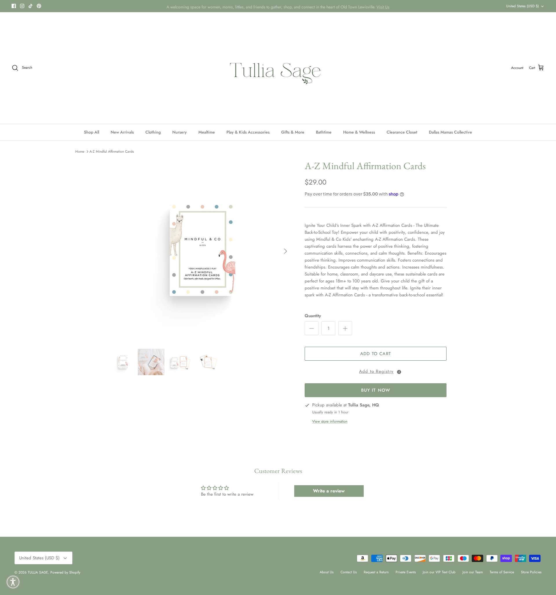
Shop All (91, 132)
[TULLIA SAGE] (278, 68)
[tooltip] (399, 372)
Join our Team (472, 572)
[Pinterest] (39, 6)
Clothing (153, 132)
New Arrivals (122, 132)
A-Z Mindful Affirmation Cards (111, 151)
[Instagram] (22, 6)
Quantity (313, 316)
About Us (327, 572)
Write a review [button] (329, 491)
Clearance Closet (402, 132)
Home (79, 151)
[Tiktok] (30, 6)
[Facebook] (14, 6)
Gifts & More (292, 132)
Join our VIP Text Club (439, 572)
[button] (376, 370)
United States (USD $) (522, 6)
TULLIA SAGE (38, 572)
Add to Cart (375, 354)
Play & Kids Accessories (248, 132)
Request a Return (376, 572)
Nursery (179, 132)
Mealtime (206, 132)
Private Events (406, 572)
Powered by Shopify (65, 572)
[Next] (285, 251)
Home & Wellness (359, 132)
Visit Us (382, 6)
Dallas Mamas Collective (450, 132)
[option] (200, 251)
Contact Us (349, 572)
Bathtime (324, 132)
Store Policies (531, 572)
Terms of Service (502, 572)
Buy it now (375, 390)
